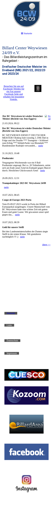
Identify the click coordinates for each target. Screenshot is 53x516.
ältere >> (46, 244)
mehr (40, 145)
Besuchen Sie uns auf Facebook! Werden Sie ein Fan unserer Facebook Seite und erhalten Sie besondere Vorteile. (13, 93)
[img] (26, 14)
